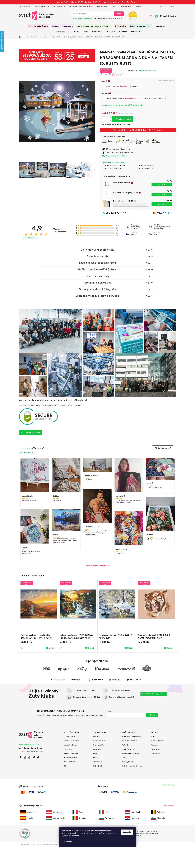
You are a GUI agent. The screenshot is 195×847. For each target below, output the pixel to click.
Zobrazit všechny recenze (97, 565)
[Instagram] (25, 757)
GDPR (95, 753)
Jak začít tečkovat (59, 6)
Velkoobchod (155, 749)
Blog (65, 766)
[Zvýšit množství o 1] (110, 117)
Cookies (95, 758)
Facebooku (76, 680)
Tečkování (125, 745)
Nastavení (68, 841)
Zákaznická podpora (104, 19)
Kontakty (138, 6)
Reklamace (97, 749)
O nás (114, 6)
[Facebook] (20, 757)
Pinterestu (135, 680)
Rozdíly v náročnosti (71, 753)
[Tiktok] (38, 757)
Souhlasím (127, 832)
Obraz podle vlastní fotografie (132, 737)
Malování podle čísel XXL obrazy (132, 766)
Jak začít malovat (24, 6)
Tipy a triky (68, 749)
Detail (52, 647)
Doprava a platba (126, 6)
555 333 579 (112, 213)
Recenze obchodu (157, 741)
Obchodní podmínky (99, 741)
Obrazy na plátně (128, 749)
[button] (162, 448)
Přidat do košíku (122, 119)
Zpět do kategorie (32, 432)
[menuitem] (38, 26)
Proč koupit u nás (70, 762)
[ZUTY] (33, 735)
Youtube (116, 680)
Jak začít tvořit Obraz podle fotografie (81, 6)
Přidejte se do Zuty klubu (152, 694)
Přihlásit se (152, 715)
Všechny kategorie (128, 762)
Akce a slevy (97, 762)
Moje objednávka (102, 6)
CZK (161, 6)
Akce (124, 758)
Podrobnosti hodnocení (147, 70)
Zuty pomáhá (155, 753)
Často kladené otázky (71, 758)
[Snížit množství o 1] (110, 120)
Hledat (119, 14)
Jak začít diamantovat (42, 6)
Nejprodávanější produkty (130, 753)
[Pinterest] (33, 757)
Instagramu (97, 680)
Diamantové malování (129, 741)
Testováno (154, 745)
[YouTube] (29, 757)
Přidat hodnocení (30, 238)
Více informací (168, 785)
